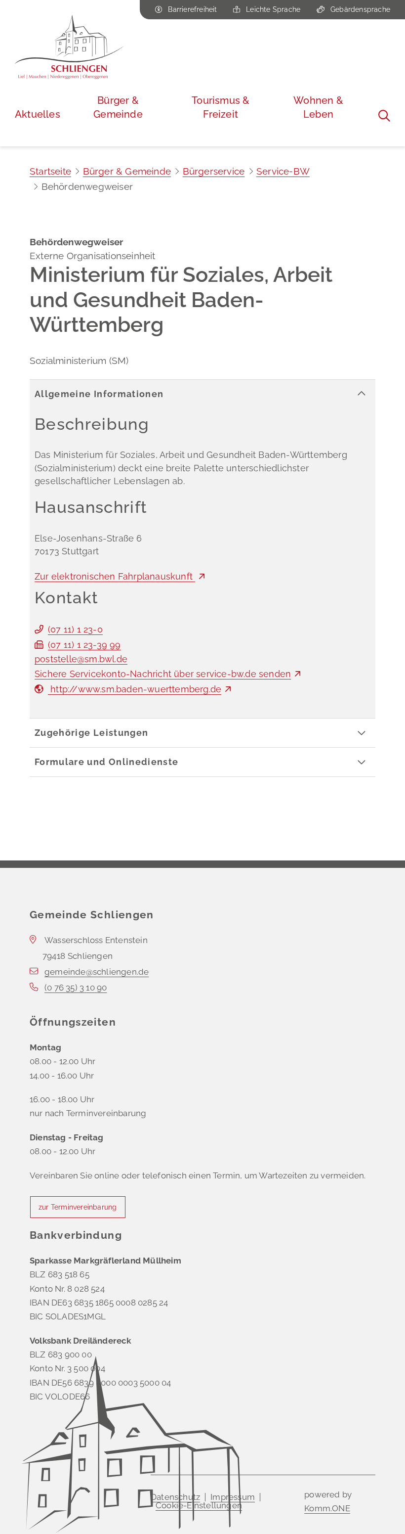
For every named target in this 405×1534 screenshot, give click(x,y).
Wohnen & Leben (318, 107)
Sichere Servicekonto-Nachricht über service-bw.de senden (163, 674)
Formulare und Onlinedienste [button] (106, 762)
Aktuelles (37, 114)
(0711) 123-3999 (84, 645)
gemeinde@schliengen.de (96, 972)
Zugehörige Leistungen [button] (91, 733)
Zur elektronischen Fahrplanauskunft (115, 577)
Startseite (50, 171)
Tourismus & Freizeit (220, 107)
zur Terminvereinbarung (78, 1207)
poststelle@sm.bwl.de (81, 659)
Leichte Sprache (273, 9)
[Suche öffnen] (384, 116)
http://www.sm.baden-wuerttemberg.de (134, 689)
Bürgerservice (214, 171)
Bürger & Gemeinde (118, 107)
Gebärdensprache (360, 9)
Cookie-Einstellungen (199, 1505)
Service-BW (283, 171)
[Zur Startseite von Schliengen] (69, 47)
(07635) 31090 (75, 988)
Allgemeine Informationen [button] (99, 394)
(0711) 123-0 (75, 629)
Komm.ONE (327, 1508)
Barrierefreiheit (192, 9)
